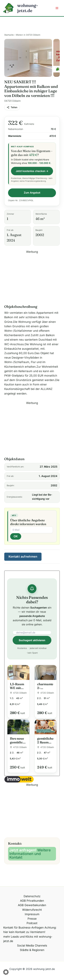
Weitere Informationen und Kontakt (30, 853)
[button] (6, 972)
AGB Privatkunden (32, 900)
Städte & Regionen (32, 950)
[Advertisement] (32, 277)
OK (16, 536)
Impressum (32, 914)
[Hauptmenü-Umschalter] (57, 8)
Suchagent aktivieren (32, 640)
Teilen (14, 107)
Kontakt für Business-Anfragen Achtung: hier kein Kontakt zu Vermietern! (29, 930)
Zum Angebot (32, 192)
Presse (32, 918)
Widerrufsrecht (32, 909)
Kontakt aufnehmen (23, 556)
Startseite (9, 34)
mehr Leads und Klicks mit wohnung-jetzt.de (27, 939)
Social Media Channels (32, 945)
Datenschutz (32, 896)
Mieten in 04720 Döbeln (28, 34)
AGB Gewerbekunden (32, 905)
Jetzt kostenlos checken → (32, 171)
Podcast (32, 923)
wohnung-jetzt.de (27, 8)
